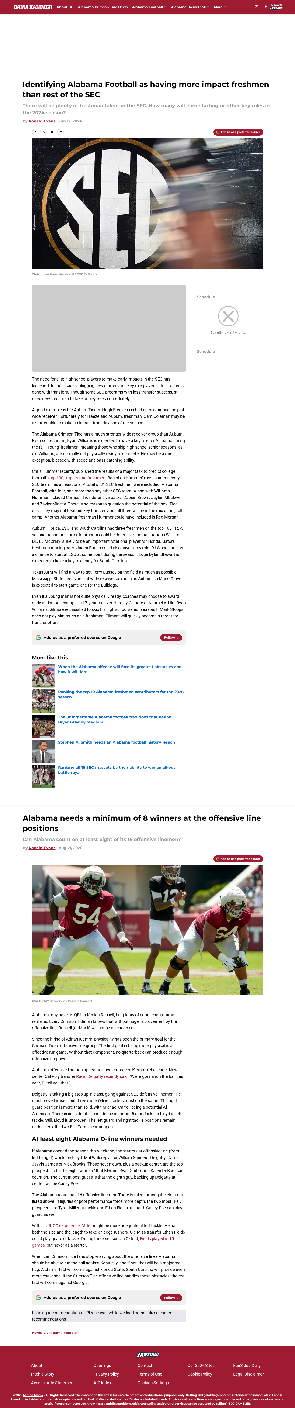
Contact (145, 1365)
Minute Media (33, 1395)
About (36, 1365)
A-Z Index (102, 1382)
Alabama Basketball (188, 7)
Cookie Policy (199, 1374)
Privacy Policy (106, 1374)
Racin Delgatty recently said (101, 1076)
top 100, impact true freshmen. (78, 477)
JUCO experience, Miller (70, 1225)
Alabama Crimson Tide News (103, 7)
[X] (257, 6)
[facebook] (266, 6)
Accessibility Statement (53, 1382)
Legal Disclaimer (248, 1374)
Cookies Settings (153, 1382)
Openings (102, 1365)
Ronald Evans (42, 121)
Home (37, 1333)
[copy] (60, 132)
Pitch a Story (42, 1374)
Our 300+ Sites (201, 1365)
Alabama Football (147, 7)
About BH (65, 7)
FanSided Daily (247, 1365)
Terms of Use (150, 1374)
